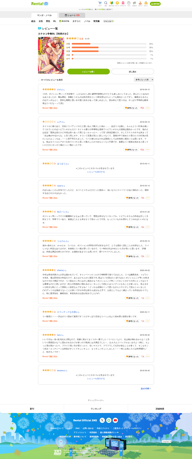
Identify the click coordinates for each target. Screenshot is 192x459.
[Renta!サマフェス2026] (45, 3)
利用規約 (93, 432)
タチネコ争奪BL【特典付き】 (53, 33)
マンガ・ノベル (44, 15)
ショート (73, 15)
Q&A (77, 428)
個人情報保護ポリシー (109, 432)
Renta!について (57, 428)
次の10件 (145, 388)
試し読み (132, 71)
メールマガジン (135, 428)
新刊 (32, 408)
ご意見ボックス (119, 428)
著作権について (80, 436)
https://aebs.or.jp (68, 454)
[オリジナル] (64, 21)
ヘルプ (69, 428)
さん (61, 89)
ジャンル (107, 21)
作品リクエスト (103, 428)
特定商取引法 (65, 436)
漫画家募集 (94, 436)
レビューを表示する (96, 171)
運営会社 (128, 436)
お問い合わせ (88, 428)
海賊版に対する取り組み (112, 436)
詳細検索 (160, 408)
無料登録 (156, 4)
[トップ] (37, 3)
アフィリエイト (80, 432)
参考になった (132, 108)
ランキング (96, 408)
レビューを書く (88, 71)
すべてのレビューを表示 (52, 80)
